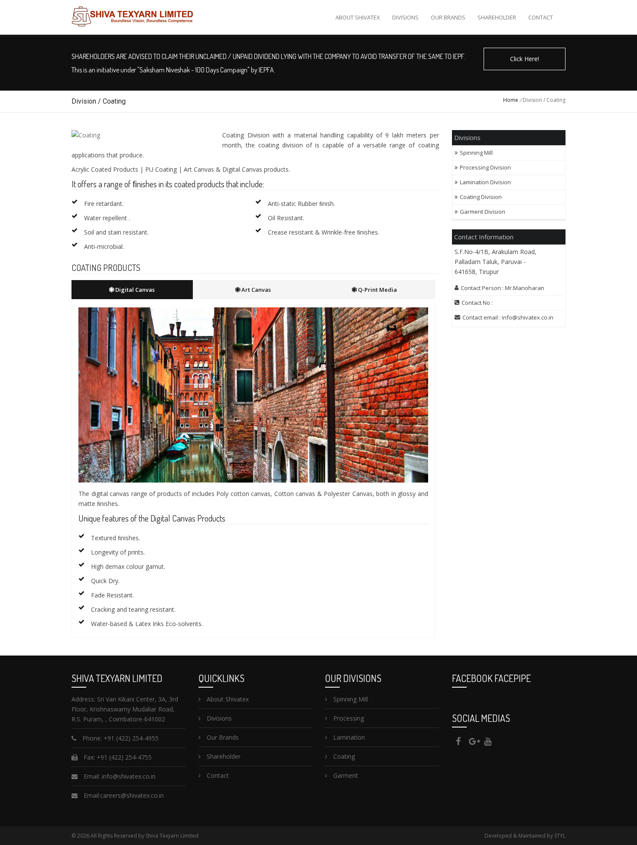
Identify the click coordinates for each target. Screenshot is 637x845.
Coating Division (481, 197)
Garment (345, 775)
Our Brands (448, 17)
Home (510, 100)
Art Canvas (255, 290)
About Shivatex (357, 17)
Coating (343, 756)
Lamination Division (485, 182)
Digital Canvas (134, 290)
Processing (348, 718)
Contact (540, 17)
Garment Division (482, 211)
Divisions (405, 17)
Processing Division (485, 167)
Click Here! (524, 59)
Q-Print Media (377, 290)
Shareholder (497, 17)
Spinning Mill (477, 153)
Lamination (348, 737)
